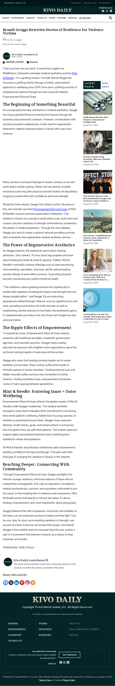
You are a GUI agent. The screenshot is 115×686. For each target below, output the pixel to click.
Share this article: (15, 575)
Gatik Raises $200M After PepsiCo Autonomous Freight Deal (95, 119)
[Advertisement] (40, 159)
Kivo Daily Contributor (24, 54)
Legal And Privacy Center (84, 629)
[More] (32, 582)
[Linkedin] (111, 11)
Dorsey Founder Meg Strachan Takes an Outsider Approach (96, 159)
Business (6, 18)
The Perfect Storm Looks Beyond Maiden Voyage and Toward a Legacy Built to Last (97, 199)
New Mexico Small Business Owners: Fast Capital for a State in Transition (97, 238)
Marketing (72, 18)
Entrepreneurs (18, 18)
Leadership (30, 18)
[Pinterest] (21, 582)
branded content (38, 564)
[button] (110, 18)
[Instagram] (107, 11)
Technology (42, 18)
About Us (74, 623)
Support (73, 635)
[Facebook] (103, 11)
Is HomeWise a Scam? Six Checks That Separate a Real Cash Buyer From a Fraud (97, 316)
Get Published (85, 18)
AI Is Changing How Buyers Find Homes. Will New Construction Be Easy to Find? (97, 278)
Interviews (61, 18)
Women (52, 18)
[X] (11, 582)
